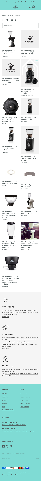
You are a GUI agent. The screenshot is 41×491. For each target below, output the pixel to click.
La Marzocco (34, 374)
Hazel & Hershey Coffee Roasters (21, 473)
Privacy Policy (24, 394)
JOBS (3, 406)
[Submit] (37, 459)
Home (4, 15)
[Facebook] (3, 446)
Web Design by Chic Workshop (10, 475)
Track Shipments (24, 406)
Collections (10, 15)
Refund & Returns (25, 397)
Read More (5, 348)
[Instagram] (7, 446)
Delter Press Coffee (25, 374)
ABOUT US (5, 397)
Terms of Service (24, 400)
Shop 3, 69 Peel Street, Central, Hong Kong (14, 424)
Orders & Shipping (25, 403)
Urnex (4, 376)
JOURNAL (4, 403)
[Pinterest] (11, 446)
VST (10, 376)
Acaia (6, 374)
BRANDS (4, 400)
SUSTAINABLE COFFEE (8, 410)
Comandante (12, 374)
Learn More (5, 316)
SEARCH (4, 394)
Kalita (17, 374)
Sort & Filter (8, 26)
